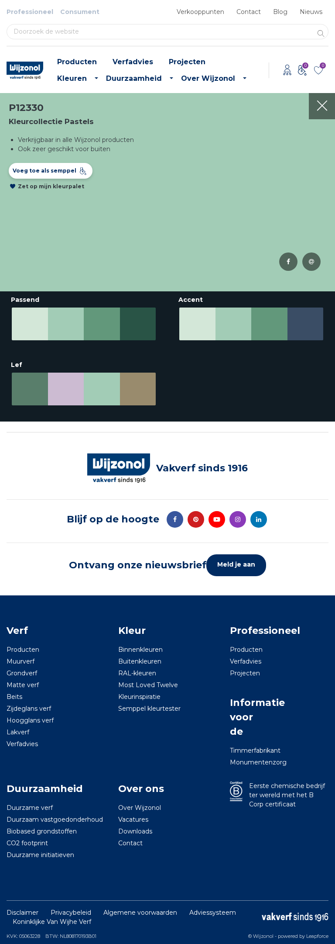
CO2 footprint (27, 843)
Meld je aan (236, 564)
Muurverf (20, 661)
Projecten (187, 62)
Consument (79, 12)
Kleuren (72, 78)
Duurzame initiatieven (40, 855)
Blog (280, 12)
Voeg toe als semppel (44, 170)
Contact (248, 12)
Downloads (135, 831)
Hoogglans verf (30, 720)
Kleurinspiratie (139, 697)
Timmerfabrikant (242, 750)
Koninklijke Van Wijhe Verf (52, 922)
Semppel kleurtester (149, 708)
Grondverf (22, 673)
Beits (14, 697)
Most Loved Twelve (148, 685)
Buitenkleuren (139, 661)
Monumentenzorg (242, 762)
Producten (77, 62)
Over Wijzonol (208, 78)
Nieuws (311, 12)
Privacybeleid (71, 912)
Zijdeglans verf (29, 708)
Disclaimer (22, 912)
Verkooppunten (200, 12)
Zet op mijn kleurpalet (51, 186)
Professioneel (30, 12)
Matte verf (23, 685)
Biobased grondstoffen (42, 831)
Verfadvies (133, 62)
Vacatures (133, 819)
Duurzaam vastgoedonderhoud (55, 819)
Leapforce (317, 936)
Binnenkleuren (140, 650)
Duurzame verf (30, 808)
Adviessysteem (212, 912)
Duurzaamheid (134, 78)
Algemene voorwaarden (140, 912)
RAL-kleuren (137, 673)
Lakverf (18, 732)
